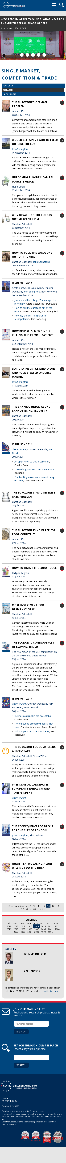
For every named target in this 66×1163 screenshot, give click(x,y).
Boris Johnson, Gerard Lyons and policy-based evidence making (33, 373)
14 (39, 906)
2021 (49, 923)
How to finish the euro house (34, 568)
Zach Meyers (32, 971)
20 (27, 909)
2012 (57, 926)
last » (42, 909)
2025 (21, 923)
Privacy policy (9, 1101)
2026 (14, 923)
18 (58, 906)
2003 (16, 932)
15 (44, 906)
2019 (9, 926)
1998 (50, 932)
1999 (43, 932)
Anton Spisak (6, 28)
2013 (50, 926)
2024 (28, 923)
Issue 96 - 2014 (22, 698)
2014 (43, 926)
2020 (56, 923)
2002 (23, 932)
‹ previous (19, 906)
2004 (57, 929)
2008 (29, 929)
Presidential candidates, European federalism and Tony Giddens (31, 788)
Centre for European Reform (14, 5)
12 (30, 906)
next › (35, 909)
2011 (9, 929)
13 (34, 906)
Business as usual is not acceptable (32, 715)
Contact (6, 1098)
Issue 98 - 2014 (22, 283)
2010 (16, 929)
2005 (50, 929)
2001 (29, 932)
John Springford (35, 953)
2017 (23, 926)
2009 (23, 929)
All (9, 923)
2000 (36, 932)
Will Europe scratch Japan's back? (31, 731)
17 (53, 906)
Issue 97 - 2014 (22, 444)
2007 (36, 929)
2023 (35, 923)
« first (10, 906)
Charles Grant (19, 449)
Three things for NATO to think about (34, 469)
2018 (16, 926)
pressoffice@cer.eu (48, 991)
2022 (42, 923)
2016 (29, 926)
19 (22, 909)
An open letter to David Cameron (31, 461)
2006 (43, 929)
